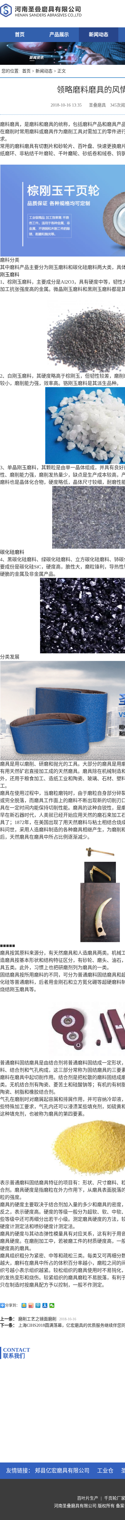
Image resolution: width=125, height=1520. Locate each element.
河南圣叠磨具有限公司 (75, 1506)
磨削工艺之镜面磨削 (37, 1319)
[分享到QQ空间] (24, 1305)
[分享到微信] (52, 1305)
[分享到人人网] (45, 1305)
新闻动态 (98, 34)
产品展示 (59, 34)
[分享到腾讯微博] (38, 1305)
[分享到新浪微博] (31, 1305)
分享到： (12, 1305)
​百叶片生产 (87, 1498)
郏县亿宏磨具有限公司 (62, 1471)
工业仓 (105, 1471)
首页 (20, 34)
